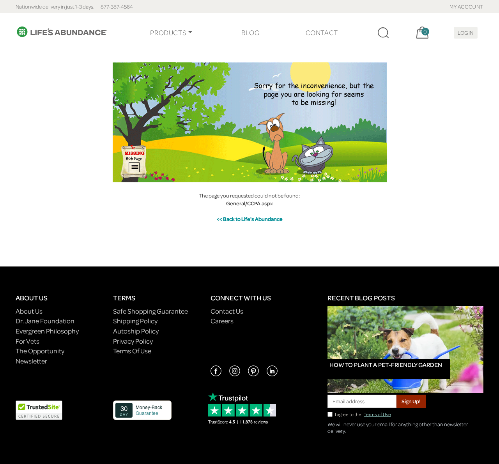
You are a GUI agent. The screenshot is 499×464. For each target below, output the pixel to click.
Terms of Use (377, 414)
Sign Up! (411, 401)
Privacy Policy (133, 341)
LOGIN (466, 32)
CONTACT (322, 32)
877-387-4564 (117, 6)
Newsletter (31, 361)
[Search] (383, 33)
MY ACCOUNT (466, 6)
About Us (29, 311)
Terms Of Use (132, 351)
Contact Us (227, 311)
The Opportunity (40, 351)
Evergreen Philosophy (47, 331)
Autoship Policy (136, 331)
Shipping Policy (135, 321)
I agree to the (363, 414)
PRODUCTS (168, 32)
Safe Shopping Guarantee (150, 311)
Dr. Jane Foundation (45, 321)
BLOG (250, 32)
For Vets (27, 341)
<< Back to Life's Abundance (250, 218)
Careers (222, 321)
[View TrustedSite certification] (39, 409)
